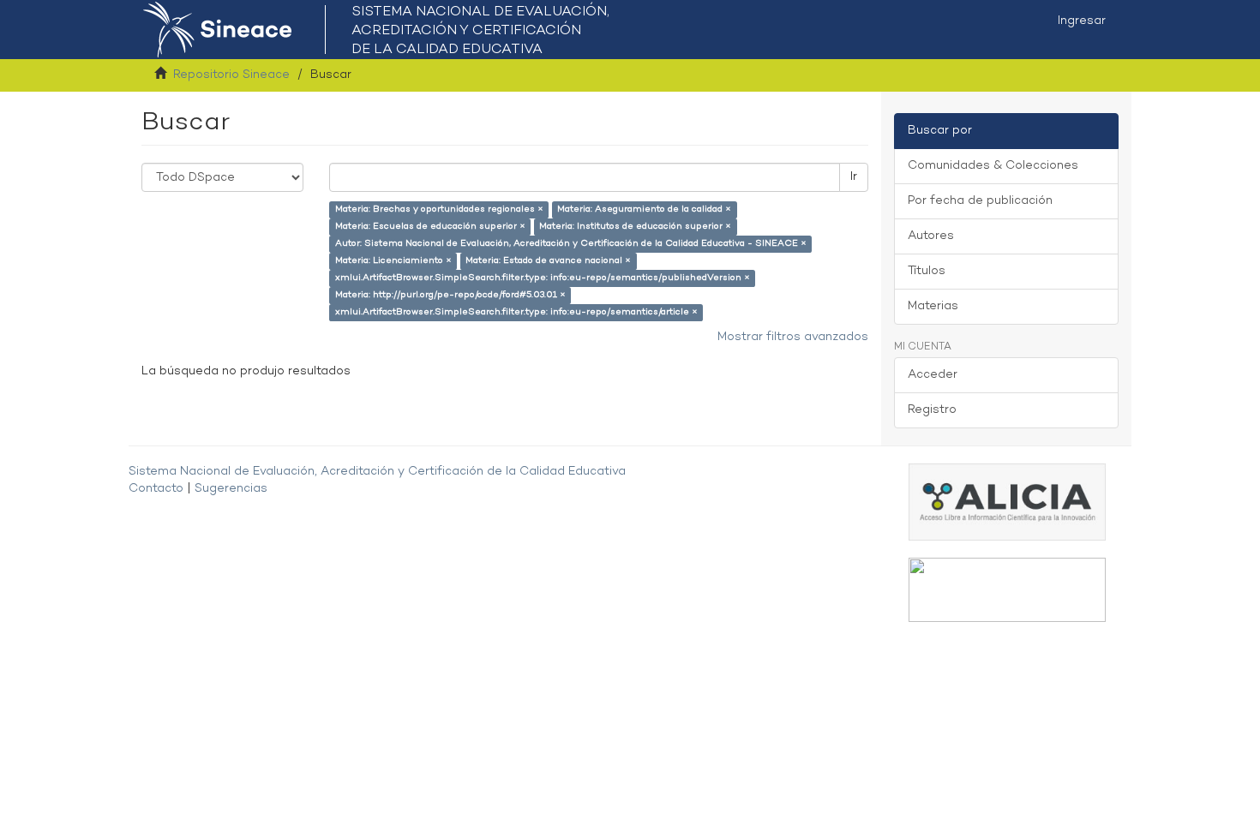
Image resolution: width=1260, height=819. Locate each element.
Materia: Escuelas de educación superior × (430, 226)
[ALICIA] (1007, 501)
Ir (853, 177)
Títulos (926, 271)
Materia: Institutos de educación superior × (635, 226)
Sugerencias (231, 489)
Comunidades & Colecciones (993, 166)
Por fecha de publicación (980, 201)
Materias (933, 306)
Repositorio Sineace (231, 75)
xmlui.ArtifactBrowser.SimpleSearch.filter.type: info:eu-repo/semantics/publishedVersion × (542, 278)
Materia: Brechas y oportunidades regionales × (439, 209)
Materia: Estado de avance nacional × (548, 260)
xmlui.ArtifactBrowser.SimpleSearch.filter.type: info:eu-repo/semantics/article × (516, 312)
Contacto (156, 489)
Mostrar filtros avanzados (792, 337)
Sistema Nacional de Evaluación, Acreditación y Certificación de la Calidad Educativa (377, 471)
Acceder (932, 375)
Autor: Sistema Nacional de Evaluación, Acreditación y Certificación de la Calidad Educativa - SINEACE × (571, 243)
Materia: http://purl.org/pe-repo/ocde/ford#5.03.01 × (450, 295)
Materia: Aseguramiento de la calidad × (644, 209)
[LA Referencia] (1007, 590)
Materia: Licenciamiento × (393, 260)
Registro (932, 410)
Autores (931, 236)
